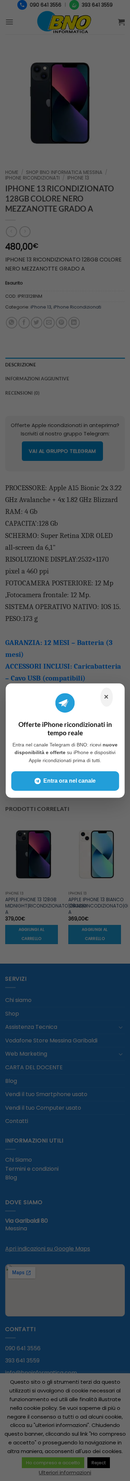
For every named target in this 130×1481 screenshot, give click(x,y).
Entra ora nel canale (69, 781)
